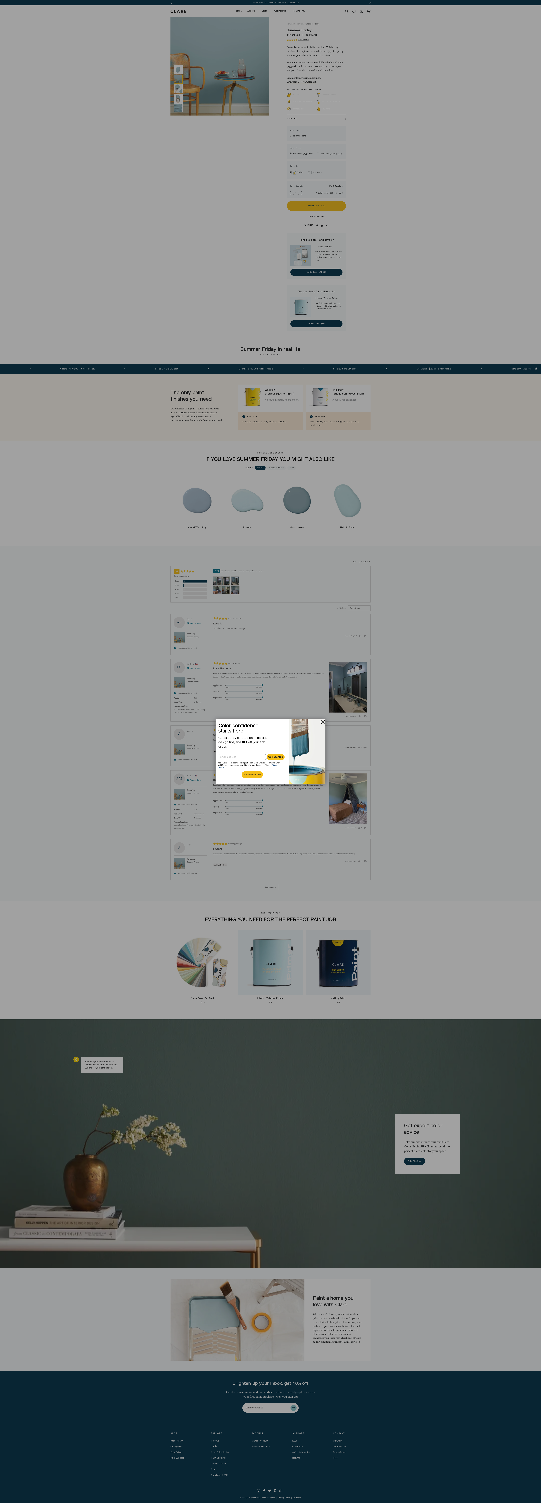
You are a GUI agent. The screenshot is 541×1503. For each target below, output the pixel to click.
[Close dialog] (323, 722)
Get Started (275, 757)
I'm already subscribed (252, 775)
